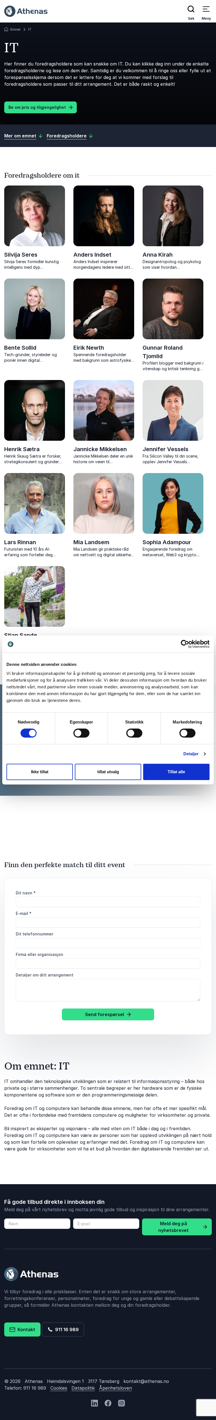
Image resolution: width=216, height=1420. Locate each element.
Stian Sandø (20, 635)
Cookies (58, 1388)
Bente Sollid (20, 347)
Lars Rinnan (20, 542)
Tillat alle (176, 771)
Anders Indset (92, 254)
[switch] (81, 733)
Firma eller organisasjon (39, 954)
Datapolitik (83, 1388)
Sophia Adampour (167, 542)
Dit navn (26, 892)
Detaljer (191, 753)
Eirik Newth (88, 347)
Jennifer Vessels (165, 449)
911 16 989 (66, 1329)
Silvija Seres (20, 254)
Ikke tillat (39, 771)
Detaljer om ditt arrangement (44, 975)
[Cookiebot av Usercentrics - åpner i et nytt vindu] (185, 644)
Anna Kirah (158, 254)
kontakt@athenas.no (146, 1381)
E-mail (24, 913)
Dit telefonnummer (34, 933)
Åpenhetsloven (115, 1388)
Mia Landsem (91, 542)
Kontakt (25, 1329)
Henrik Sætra (22, 449)
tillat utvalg (108, 771)
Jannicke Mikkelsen (100, 449)
